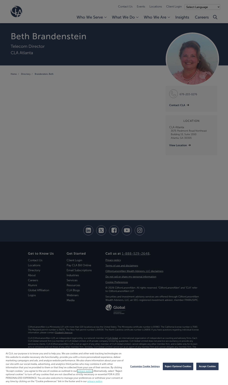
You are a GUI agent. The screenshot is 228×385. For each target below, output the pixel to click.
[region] (114, 366)
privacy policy (84, 371)
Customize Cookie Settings (145, 366)
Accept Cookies (207, 366)
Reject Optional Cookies (178, 366)
